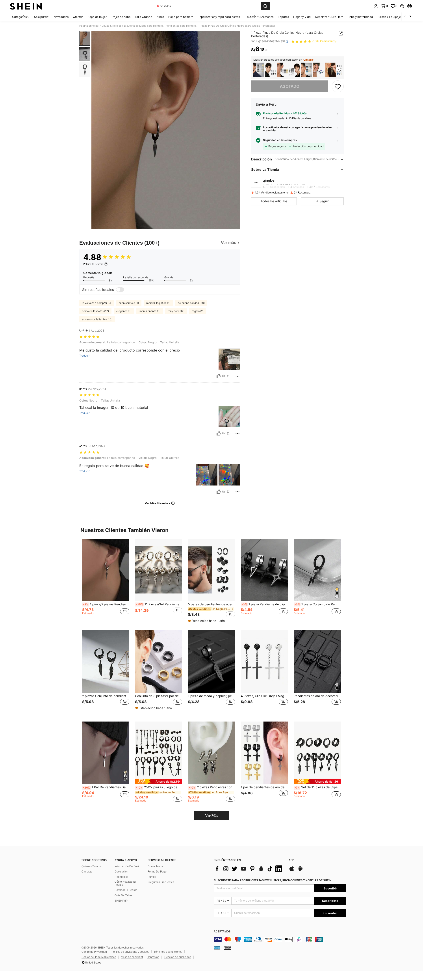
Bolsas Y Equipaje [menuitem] (389, 17)
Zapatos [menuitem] (283, 17)
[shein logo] (26, 6)
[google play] (300, 870)
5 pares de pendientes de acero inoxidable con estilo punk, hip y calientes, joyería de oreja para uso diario (211, 604)
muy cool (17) (176, 311)
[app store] (292, 870)
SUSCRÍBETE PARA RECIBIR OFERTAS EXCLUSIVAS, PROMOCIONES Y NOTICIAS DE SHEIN (272, 880)
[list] (249, 868)
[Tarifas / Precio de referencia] (266, 50)
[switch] (120, 289)
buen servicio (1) (129, 303)
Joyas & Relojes (111, 25)
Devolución (121, 871)
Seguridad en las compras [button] (280, 140)
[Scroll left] (404, 16)
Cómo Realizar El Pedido (125, 883)
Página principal (89, 25)
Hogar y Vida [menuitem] (302, 17)
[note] (207, 621)
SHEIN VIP (121, 900)
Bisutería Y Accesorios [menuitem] (259, 17)
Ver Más (211, 815)
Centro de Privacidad (94, 951)
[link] (384, 6)
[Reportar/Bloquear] (237, 376)
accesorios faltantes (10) (97, 319)
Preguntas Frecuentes (161, 882)
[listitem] (258, 70)
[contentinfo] (280, 939)
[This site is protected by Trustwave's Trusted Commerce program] (217, 947)
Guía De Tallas (123, 895)
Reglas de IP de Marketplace (99, 957)
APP (291, 860)
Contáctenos (155, 866)
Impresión (153, 957)
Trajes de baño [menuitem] (120, 17)
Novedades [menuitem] (61, 17)
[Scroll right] (410, 16)
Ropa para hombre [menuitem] (180, 17)
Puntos (152, 876)
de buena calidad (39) (191, 303)
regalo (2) (198, 311)
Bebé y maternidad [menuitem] (360, 17)
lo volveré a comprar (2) (96, 303)
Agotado (289, 86)
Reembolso (121, 876)
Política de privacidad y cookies (130, 951)
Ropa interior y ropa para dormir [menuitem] (219, 17)
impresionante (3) (149, 311)
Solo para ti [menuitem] (41, 17)
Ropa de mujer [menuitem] (97, 17)
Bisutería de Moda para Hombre (143, 25)
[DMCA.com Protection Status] (227, 947)
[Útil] (218, 376)
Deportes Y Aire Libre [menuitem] (329, 17)
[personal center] (375, 6)
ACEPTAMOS (222, 931)
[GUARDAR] (338, 86)
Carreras (87, 871)
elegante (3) (123, 311)
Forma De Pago (157, 871)
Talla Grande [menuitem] (143, 17)
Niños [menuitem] (160, 17)
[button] (402, 6)
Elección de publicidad (177, 957)
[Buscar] (265, 6)
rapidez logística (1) (158, 303)
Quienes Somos (91, 866)
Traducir (84, 355)
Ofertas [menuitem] (78, 17)
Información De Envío (127, 866)
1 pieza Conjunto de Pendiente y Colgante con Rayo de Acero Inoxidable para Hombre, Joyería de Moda (318, 604)
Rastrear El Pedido (126, 890)
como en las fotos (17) (95, 311)
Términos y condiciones (168, 951)
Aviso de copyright (132, 957)
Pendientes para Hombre (180, 25)
